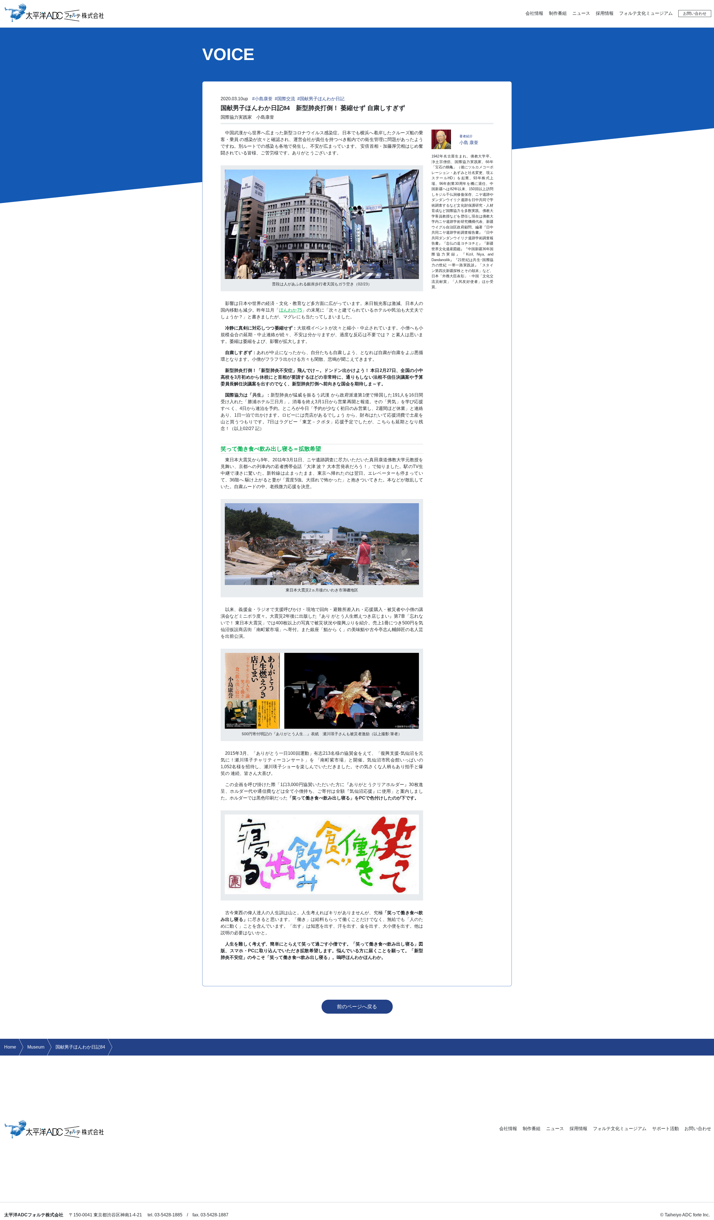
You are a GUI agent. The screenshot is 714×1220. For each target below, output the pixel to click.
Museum (35, 1047)
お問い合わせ (694, 13)
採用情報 (605, 13)
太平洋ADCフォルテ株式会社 (54, 12)
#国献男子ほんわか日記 (320, 98)
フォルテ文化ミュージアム (646, 13)
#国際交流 (285, 98)
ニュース (581, 13)
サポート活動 (665, 1128)
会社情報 (534, 13)
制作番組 (558, 13)
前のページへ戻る (357, 1006)
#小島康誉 (262, 98)
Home (10, 1047)
